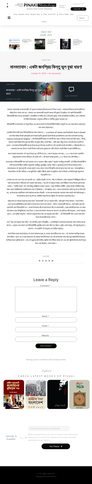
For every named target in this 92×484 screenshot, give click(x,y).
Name (45, 316)
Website (45, 335)
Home (15, 14)
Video (72, 14)
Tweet (45, 14)
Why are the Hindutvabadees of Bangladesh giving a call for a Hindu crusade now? (77, 42)
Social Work (51, 14)
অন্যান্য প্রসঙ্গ (46, 60)
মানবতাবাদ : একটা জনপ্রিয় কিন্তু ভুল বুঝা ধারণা (23, 91)
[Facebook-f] (7, 3)
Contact (44, 22)
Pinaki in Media (64, 14)
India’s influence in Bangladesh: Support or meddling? (27, 41)
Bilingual (33, 14)
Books (27, 14)
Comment (45, 286)
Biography (21, 14)
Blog (38, 14)
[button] (39, 261)
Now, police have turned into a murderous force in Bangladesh (52, 41)
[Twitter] (7, 6)
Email (45, 326)
